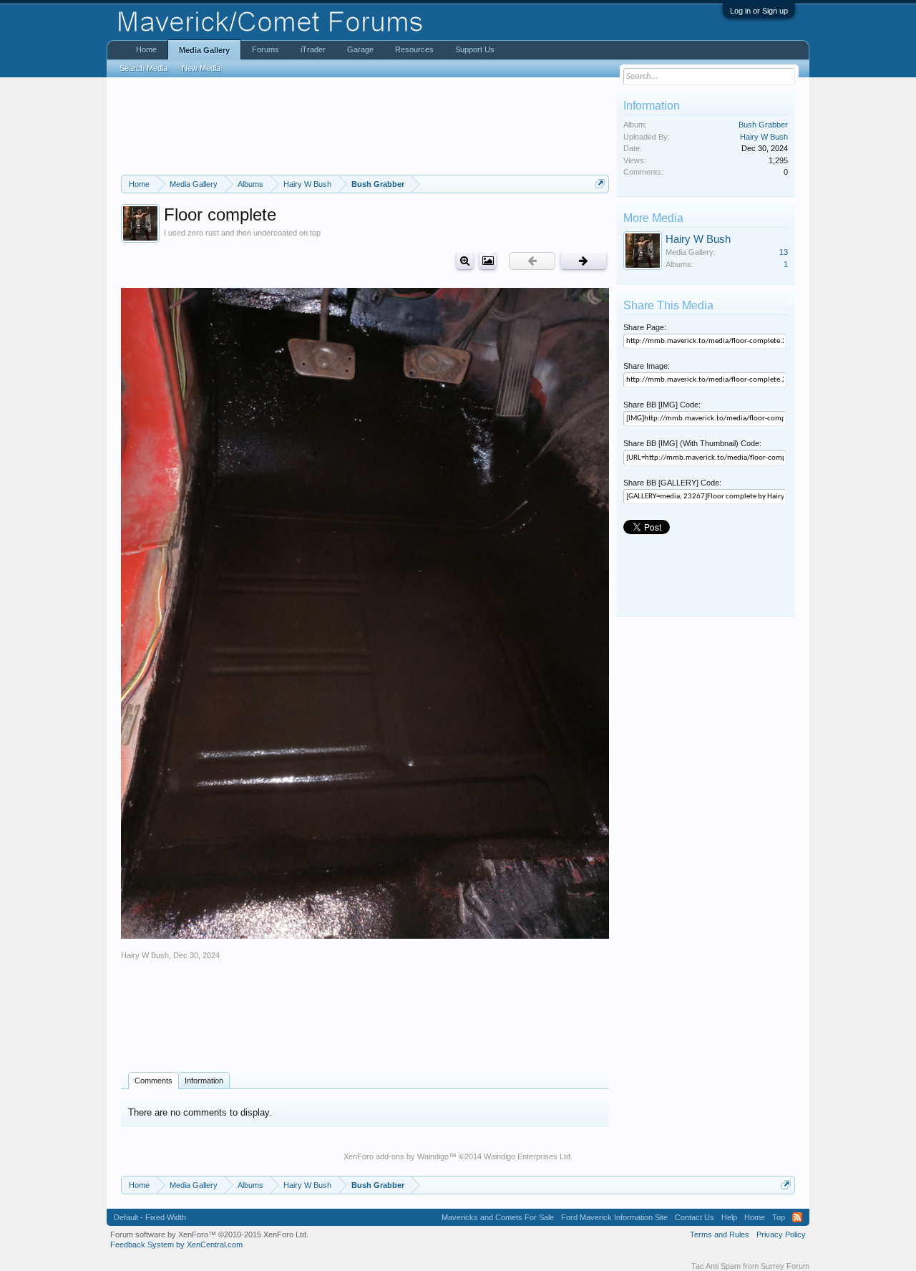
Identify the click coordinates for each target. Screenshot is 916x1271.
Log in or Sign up (759, 10)
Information (204, 1080)
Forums (265, 49)
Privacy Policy (781, 1234)
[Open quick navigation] (600, 183)
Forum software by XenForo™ (209, 1234)
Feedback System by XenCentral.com (176, 1244)
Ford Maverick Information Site (614, 1217)
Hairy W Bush (145, 955)
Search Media (143, 68)
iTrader (313, 49)
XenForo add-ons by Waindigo (396, 1156)
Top (778, 1217)
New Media (201, 68)
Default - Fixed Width (150, 1217)
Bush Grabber (763, 124)
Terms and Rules (719, 1234)
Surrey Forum (785, 1266)
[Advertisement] (365, 126)
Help (729, 1217)
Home (146, 49)
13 (783, 252)
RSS (797, 1217)
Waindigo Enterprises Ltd (527, 1156)
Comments (153, 1080)
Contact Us (694, 1217)
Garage (360, 49)
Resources (414, 49)
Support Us (474, 49)
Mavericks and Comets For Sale (498, 1217)
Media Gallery (204, 50)
